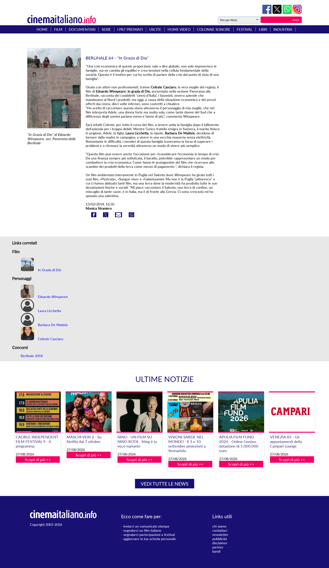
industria (282, 29)
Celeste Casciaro (50, 339)
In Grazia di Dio (49, 270)
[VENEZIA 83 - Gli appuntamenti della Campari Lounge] (292, 412)
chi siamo (219, 526)
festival (244, 29)
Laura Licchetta (49, 311)
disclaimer (220, 543)
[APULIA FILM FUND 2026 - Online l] (241, 412)
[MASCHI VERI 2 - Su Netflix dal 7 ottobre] (88, 412)
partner (218, 547)
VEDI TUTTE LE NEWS (164, 483)
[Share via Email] (119, 216)
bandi (216, 551)
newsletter (220, 534)
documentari (82, 29)
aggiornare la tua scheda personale (149, 539)
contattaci (219, 530)
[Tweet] (277, 12)
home (42, 29)
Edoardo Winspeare (52, 297)
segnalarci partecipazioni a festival (149, 534)
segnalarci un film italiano (142, 530)
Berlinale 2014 (32, 356)
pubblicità (219, 539)
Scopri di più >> (38, 459)
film (58, 29)
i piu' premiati (130, 29)
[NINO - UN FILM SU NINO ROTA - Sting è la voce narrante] (139, 412)
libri (263, 29)
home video (179, 29)
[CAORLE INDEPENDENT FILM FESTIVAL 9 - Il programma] (38, 412)
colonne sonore (213, 29)
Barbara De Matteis (52, 325)
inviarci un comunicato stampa (146, 526)
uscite (155, 29)
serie (106, 29)
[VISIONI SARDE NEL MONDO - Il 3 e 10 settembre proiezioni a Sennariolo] (190, 412)
